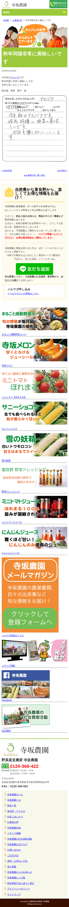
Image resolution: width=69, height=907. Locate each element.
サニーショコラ (9, 428)
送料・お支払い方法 (17, 861)
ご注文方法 (12, 855)
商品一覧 (11, 805)
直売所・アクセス (16, 811)
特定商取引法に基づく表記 (20, 883)
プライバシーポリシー (18, 888)
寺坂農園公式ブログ (17, 844)
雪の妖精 (6, 460)
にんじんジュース (11, 553)
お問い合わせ (14, 850)
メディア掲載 (8, 665)
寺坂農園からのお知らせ (19, 872)
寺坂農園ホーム (15, 794)
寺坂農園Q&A (14, 827)
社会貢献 (6, 730)
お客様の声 (17, 20)
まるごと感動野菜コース (14, 334)
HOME (6, 20)
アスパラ (15, 77)
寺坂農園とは (14, 800)
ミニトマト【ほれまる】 (14, 397)
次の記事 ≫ (62, 170)
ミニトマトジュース (12, 522)
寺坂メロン (7, 365)
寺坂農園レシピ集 (16, 877)
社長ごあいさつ (15, 816)
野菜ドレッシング (11, 491)
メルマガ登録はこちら (13, 635)
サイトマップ (14, 894)
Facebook (7, 700)
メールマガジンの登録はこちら (23, 293)
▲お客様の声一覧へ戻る (34, 175)
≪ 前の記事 (7, 170)
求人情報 (11, 866)
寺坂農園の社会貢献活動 (19, 839)
